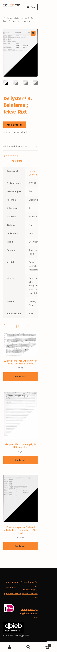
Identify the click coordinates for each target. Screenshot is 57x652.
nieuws (15, 581)
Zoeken (28, 647)
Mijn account (9, 647)
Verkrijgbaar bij (14, 124)
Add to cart (20, 376)
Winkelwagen (44, 644)
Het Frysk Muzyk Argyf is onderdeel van (29, 613)
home (8, 581)
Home (9, 18)
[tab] (20, 146)
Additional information (15, 146)
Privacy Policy (27, 581)
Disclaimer (10, 587)
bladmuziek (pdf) (21, 18)
